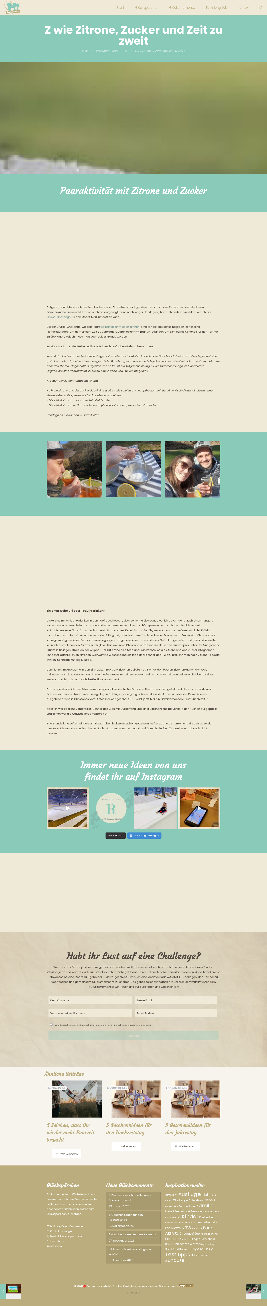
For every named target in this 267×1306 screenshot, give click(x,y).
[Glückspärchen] (12, 7)
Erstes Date (171, 1206)
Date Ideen (196, 1200)
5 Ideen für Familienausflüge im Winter (130, 1251)
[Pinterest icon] (131, 1293)
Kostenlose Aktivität (174, 1222)
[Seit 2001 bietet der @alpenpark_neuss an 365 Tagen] (112, 808)
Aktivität (171, 1195)
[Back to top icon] (249, 1298)
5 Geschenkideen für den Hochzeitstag (126, 1217)
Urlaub (196, 1255)
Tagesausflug (202, 1249)
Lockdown (173, 1228)
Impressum (54, 1246)
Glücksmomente (107, 50)
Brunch (168, 1200)
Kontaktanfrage (60, 1231)
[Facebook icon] (127, 1293)
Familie (204, 1205)
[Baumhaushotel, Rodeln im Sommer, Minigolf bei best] (68, 808)
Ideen (216, 1211)
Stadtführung (181, 1249)
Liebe (206, 1222)
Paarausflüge (191, 1234)
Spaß (168, 1249)
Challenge (180, 1200)
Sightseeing (207, 1244)
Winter (205, 1255)
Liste (214, 1222)
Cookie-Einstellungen (127, 1286)
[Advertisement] (133, 251)
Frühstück (207, 1211)
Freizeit (169, 1211)
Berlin (214, 1195)
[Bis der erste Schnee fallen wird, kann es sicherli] (155, 808)
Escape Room (187, 1206)
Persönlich (185, 1239)
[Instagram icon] (135, 1293)
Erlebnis (209, 1200)
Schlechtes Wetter (187, 1244)
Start (85, 50)
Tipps (183, 1254)
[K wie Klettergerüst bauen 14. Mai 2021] (256, 1291)
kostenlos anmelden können (120, 327)
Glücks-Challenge (59, 317)
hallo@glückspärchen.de (66, 1226)
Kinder (190, 1216)
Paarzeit (172, 1238)
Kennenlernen (173, 1217)
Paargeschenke (210, 1233)
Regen (196, 1239)
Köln (199, 1222)
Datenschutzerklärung (91, 1024)
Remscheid (208, 1239)
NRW (186, 1228)
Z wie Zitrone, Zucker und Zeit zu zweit (159, 50)
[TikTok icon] (139, 1293)
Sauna (169, 1244)
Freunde (196, 1211)
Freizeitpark (182, 1211)
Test (170, 1254)
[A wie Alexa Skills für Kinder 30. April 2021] (10, 1291)
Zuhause (174, 1260)
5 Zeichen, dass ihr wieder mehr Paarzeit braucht (70, 1132)
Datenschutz (55, 1241)
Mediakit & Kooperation (65, 1236)
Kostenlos (206, 1217)
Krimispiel (190, 1222)
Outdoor (197, 1228)
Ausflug (187, 1194)
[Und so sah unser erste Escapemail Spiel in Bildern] (199, 808)
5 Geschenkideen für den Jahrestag (133, 1234)
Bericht (204, 1194)
